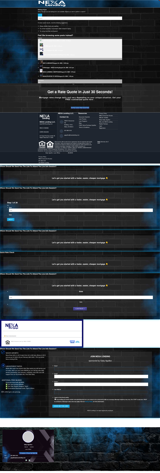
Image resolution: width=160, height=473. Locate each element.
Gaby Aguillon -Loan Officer (52, 153)
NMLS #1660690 (44, 128)
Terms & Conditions (84, 127)
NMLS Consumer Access (106, 115)
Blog (80, 123)
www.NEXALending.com (46, 124)
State (10, 207)
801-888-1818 (68, 130)
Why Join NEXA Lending (105, 122)
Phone (56, 381)
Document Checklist (84, 117)
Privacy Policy (103, 113)
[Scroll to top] (0, 472)
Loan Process (82, 119)
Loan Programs (83, 121)
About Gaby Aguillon (104, 120)
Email (56, 374)
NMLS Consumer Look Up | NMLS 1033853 (21, 341)
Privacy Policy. (89, 401)
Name (56, 366)
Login (100, 126)
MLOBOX (70, 153)
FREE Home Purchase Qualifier (87, 125)
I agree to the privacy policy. (61, 397)
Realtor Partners (103, 124)
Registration (102, 128)
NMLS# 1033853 (103, 117)
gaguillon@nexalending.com (71, 135)
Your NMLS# (57, 389)
